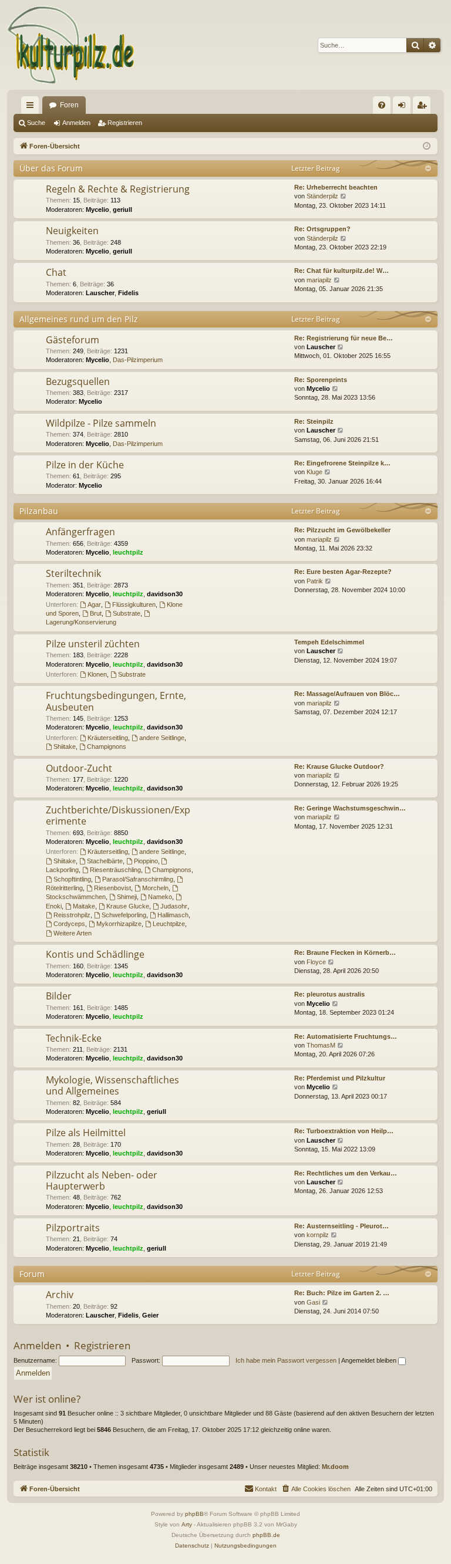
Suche (36, 122)
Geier (150, 1315)
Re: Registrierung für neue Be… (343, 338)
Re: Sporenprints (320, 379)
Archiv (59, 1294)
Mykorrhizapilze (119, 923)
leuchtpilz (128, 552)
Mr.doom (335, 1466)
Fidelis (128, 292)
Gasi (313, 1302)
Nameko (160, 896)
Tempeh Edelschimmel (329, 642)
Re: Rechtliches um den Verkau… (345, 1173)
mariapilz (319, 279)
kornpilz (318, 1234)
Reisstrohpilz (71, 914)
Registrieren (124, 122)
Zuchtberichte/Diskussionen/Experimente (118, 815)
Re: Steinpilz (314, 421)
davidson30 (165, 593)
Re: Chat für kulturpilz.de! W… (341, 270)
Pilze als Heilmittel (86, 1132)
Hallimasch (173, 914)
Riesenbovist (112, 887)
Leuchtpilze (169, 923)
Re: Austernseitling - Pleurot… (341, 1225)
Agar (94, 604)
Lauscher (100, 292)
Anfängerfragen (80, 531)
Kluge (314, 471)
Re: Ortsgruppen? (322, 228)
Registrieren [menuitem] (424, 107)
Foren (69, 105)
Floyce (316, 961)
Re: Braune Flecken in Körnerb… (345, 952)
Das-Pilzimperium (138, 359)
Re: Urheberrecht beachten (336, 187)
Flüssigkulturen (134, 604)
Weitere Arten (72, 933)
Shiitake (64, 746)
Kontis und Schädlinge (95, 954)
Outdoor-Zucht (79, 768)
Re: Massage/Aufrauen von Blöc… (347, 693)
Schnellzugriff (32, 107)
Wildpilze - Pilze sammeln (101, 423)
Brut (96, 613)
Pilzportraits (73, 1227)
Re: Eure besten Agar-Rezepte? (343, 571)
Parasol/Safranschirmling (137, 879)
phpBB (194, 1514)
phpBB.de (266, 1535)
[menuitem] (382, 105)
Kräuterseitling (107, 737)
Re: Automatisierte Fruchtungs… (345, 1036)
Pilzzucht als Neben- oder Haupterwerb (101, 1180)
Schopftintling (72, 879)
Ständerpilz (322, 196)
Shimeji (127, 896)
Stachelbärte (105, 860)
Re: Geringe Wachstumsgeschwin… (350, 808)
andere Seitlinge (161, 737)
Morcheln (155, 887)
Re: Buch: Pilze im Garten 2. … (341, 1292)
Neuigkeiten (72, 230)
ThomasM (321, 1045)
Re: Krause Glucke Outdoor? (339, 766)
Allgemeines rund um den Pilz (78, 319)
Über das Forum (51, 168)
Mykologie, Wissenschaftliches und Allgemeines (112, 1085)
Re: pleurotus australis (329, 994)
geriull (122, 209)
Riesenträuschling (115, 869)
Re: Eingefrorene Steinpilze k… (342, 463)
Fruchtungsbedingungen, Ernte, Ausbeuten (116, 701)
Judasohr (173, 906)
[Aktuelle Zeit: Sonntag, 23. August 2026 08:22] (426, 146)
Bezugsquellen (78, 381)
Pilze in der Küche (85, 464)
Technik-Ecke (74, 1038)
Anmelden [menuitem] (404, 107)
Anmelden (76, 122)
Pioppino (146, 860)
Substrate (126, 613)
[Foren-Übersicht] (71, 45)
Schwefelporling (124, 914)
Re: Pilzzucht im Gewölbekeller (342, 529)
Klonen (97, 674)
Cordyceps (69, 923)
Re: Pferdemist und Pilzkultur (339, 1078)
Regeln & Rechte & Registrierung (118, 189)
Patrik (315, 581)
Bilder (59, 995)
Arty (186, 1524)
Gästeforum (72, 339)
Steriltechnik (73, 573)
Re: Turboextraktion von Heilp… (343, 1130)
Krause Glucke (127, 906)
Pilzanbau (38, 510)
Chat (56, 272)
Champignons (106, 746)
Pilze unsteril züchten (93, 643)
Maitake (84, 906)
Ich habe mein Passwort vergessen (285, 1360)
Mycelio (97, 209)
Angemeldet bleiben (369, 1360)
